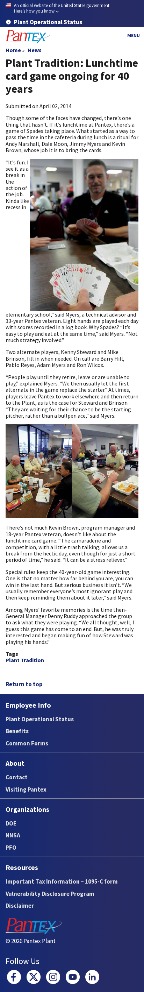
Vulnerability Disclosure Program (50, 894)
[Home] (28, 36)
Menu (133, 35)
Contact (17, 777)
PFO (11, 847)
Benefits (17, 731)
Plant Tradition (25, 660)
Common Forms (27, 743)
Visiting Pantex (26, 789)
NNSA (13, 835)
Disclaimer (20, 905)
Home (13, 50)
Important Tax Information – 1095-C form (62, 881)
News (35, 50)
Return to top (24, 684)
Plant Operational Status (40, 719)
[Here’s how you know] (72, 8)
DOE (11, 823)
